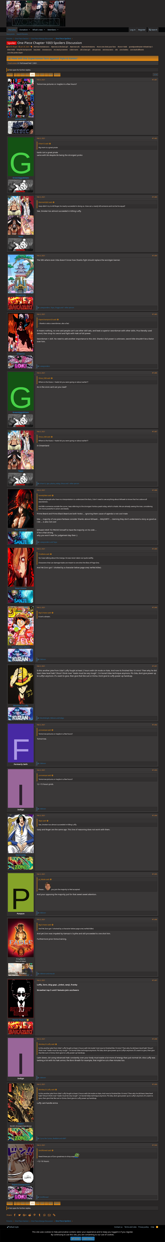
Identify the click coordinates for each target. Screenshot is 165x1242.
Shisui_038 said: (44, 378)
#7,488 (154, 490)
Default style (14, 1227)
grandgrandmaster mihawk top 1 (141, 47)
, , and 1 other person (57, 307)
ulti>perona (96, 50)
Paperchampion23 (21, 1184)
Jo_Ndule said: (44, 879)
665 (50, 74)
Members (52, 29)
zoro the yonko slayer (15, 53)
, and (52, 718)
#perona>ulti (74, 47)
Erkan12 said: (44, 143)
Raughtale (21, 295)
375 (32, 74)
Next (57, 74)
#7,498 (154, 1039)
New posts (10, 34)
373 (22, 74)
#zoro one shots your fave (106, 47)
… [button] (18, 74)
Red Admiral (21, 529)
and (48, 542)
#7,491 (154, 666)
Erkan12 (21, 353)
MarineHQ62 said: (45, 202)
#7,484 (154, 256)
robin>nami (74, 50)
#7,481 (154, 80)
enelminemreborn (21, 647)
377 (42, 74)
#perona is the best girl (59, 47)
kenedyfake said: (45, 495)
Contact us (118, 1227)
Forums (12, 29)
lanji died (37, 50)
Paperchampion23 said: (47, 319)
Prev (10, 74)
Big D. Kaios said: (45, 613)
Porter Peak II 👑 (21, 1019)
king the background (24, 50)
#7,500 (154, 1145)
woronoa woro (108, 50)
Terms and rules (130, 1227)
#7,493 (154, 770)
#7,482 (154, 138)
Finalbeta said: (44, 554)
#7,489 (154, 549)
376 (37, 74)
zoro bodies (124, 50)
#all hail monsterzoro (41, 47)
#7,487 (154, 431)
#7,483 (154, 197)
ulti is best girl (85, 50)
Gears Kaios (20, 588)
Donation (23, 29)
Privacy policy (143, 1227)
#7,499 (154, 1084)
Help (152, 1227)
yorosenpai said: (45, 730)
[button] (29, 29)
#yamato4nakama (88, 47)
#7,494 (154, 815)
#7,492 (154, 725)
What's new (37, 29)
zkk (116, 50)
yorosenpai (20, 119)
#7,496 (154, 919)
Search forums (22, 34)
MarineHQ (21, 855)
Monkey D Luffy (20, 705)
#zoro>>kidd (122, 47)
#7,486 (154, 373)
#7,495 (154, 874)
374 (27, 74)
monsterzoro (47, 50)
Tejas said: (42, 821)
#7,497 (154, 980)
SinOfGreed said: (45, 1150)
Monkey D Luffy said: (47, 1044)
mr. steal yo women (61, 50)
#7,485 (154, 314)
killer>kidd (11, 50)
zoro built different (137, 50)
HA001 (21, 1123)
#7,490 (154, 607)
